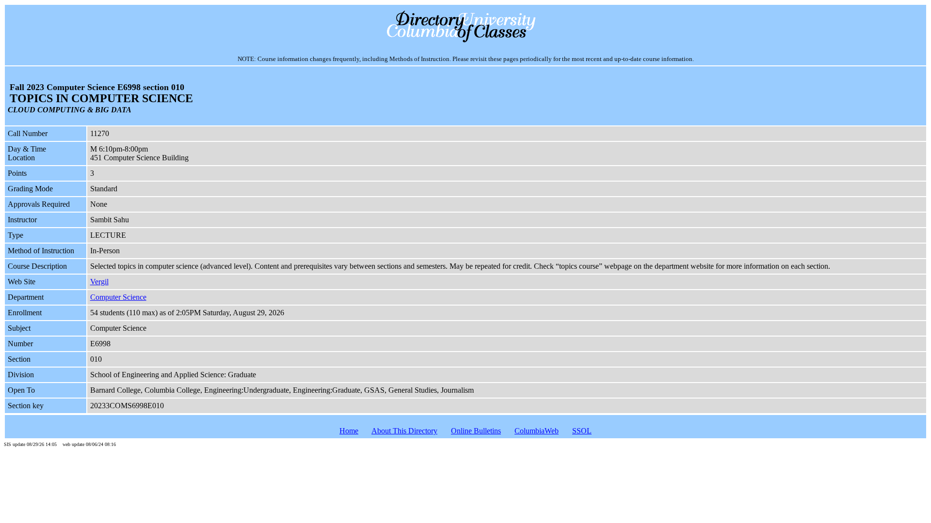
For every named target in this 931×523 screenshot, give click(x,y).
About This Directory (404, 431)
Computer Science (118, 297)
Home (348, 431)
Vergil (99, 281)
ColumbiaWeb (536, 431)
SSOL (582, 431)
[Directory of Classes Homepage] (466, 41)
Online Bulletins (476, 431)
